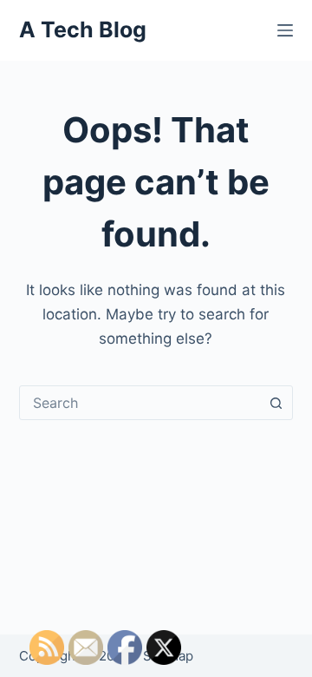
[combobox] (140, 402)
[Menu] (285, 30)
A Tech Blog (82, 29)
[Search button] (275, 402)
